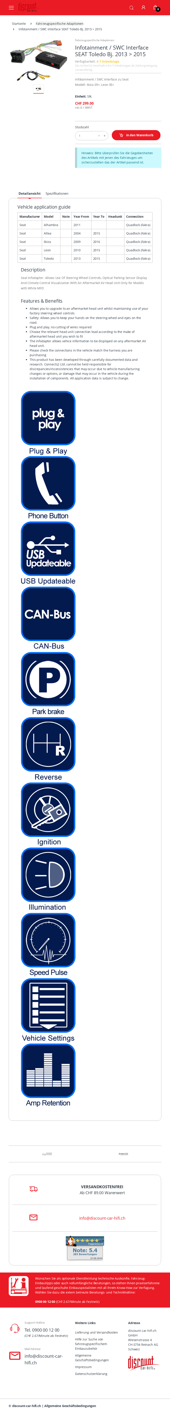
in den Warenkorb (139, 135)
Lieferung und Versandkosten (96, 1332)
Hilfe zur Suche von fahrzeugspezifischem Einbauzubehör (91, 1344)
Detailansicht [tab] (30, 193)
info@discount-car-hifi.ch (102, 1218)
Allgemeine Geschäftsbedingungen (92, 1357)
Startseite (19, 23)
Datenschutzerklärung (91, 1374)
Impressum (83, 1367)
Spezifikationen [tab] (57, 193)
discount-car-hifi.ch (26, 1406)
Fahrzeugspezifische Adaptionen (59, 23)
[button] (131, 7)
